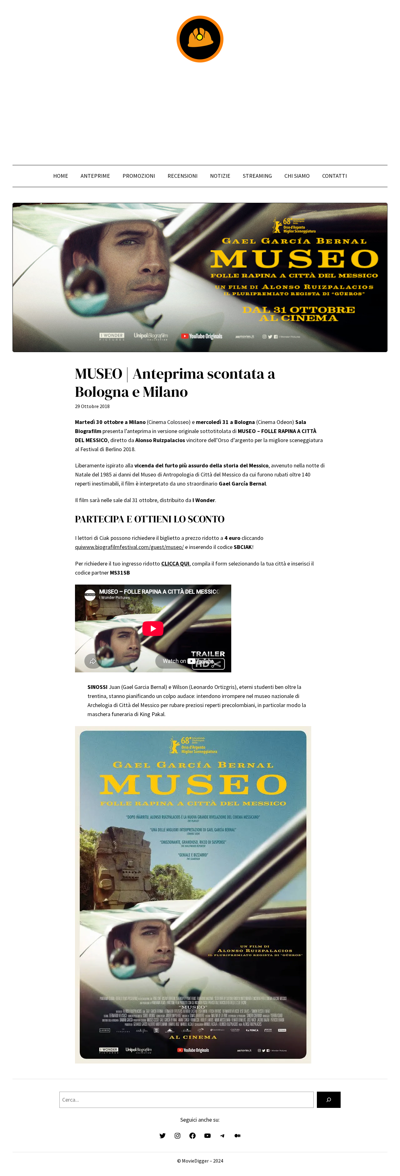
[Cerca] (329, 1100)
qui (78, 547)
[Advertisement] (200, 113)
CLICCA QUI (175, 563)
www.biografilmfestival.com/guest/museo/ (133, 547)
